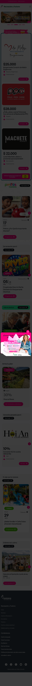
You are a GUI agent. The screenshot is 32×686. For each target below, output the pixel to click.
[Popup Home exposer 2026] (16, 344)
